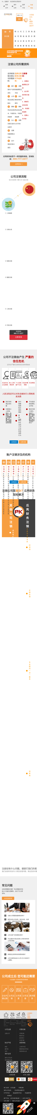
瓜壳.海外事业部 (14, 1098)
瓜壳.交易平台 (26, 1098)
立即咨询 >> (19, 164)
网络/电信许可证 (23, 1049)
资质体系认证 (23, 1051)
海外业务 (15, 6)
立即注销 (23, 442)
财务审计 (21, 1038)
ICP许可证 (7, 1093)
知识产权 (8, 1043)
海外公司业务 (8, 1057)
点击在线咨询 (8, 898)
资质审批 (29, 39)
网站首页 (15, 39)
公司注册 (18, 39)
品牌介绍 (23, 6)
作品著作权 (28, 1093)
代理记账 (21, 1033)
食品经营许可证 (17, 1093)
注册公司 (7, 1033)
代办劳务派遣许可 (19, 1090)
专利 (6, 1051)
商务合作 (6, 6)
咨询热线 (18, 332)
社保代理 (21, 1040)
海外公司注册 (16, 1101)
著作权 (6, 1049)
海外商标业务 (8, 1060)
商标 (6, 1046)
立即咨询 (18, 337)
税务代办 (21, 1035)
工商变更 (23, 39)
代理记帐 (21, 39)
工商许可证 (22, 1046)
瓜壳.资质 (6, 1101)
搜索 (19, 19)
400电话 (9, 1095)
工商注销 (26, 39)
